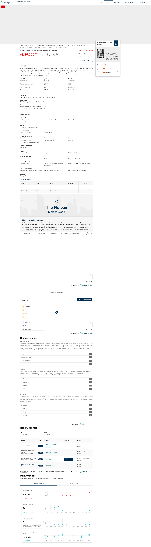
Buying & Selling (143, 3)
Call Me (108, 65)
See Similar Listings (85, 60)
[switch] (79, 55)
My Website (108, 72)
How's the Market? (129, 3)
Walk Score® (60, 292)
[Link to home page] (8, 2)
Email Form (108, 68)
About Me (118, 3)
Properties (109, 3)
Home (101, 2)
